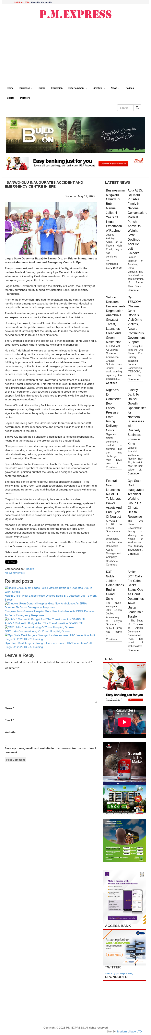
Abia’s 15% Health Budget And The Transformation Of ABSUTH (44, 623)
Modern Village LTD (129, 1031)
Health (30, 568)
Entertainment (76, 88)
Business (25, 88)
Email (9, 720)
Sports (10, 98)
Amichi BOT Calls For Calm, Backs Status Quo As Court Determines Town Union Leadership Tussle (136, 594)
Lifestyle (98, 88)
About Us (35, 2)
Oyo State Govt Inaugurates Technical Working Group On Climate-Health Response (136, 498)
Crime (42, 88)
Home (10, 88)
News (114, 88)
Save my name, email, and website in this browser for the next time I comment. (50, 750)
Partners (25, 98)
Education (57, 88)
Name (9, 708)
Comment (12, 667)
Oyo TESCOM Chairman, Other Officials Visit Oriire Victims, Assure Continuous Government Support (136, 320)
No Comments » (15, 572)
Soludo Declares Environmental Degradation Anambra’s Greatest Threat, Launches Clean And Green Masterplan (116, 320)
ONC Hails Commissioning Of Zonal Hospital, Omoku (38, 631)
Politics (130, 88)
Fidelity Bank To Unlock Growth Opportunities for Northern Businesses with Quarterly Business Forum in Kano (137, 416)
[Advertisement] (75, 53)
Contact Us (46, 2)
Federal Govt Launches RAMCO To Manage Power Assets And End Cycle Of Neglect (114, 498)
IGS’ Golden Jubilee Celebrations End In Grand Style (115, 585)
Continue (116, 267)
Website (10, 732)
